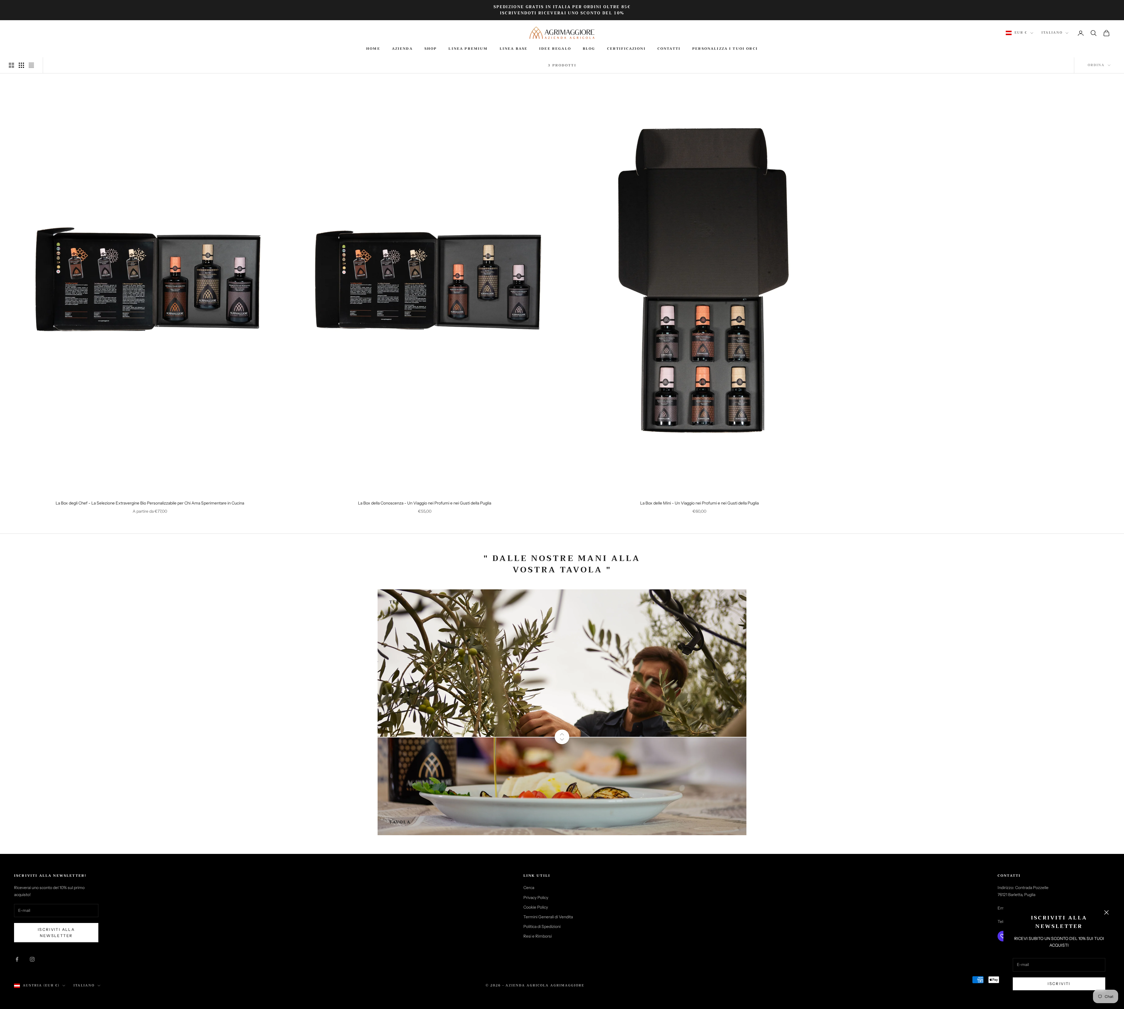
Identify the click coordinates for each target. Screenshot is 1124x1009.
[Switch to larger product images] (11, 65)
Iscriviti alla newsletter (56, 932)
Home (373, 49)
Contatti (669, 49)
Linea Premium (468, 49)
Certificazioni (626, 49)
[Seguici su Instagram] (32, 959)
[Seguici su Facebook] (17, 959)
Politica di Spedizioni (542, 926)
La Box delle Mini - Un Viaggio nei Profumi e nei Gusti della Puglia (699, 503)
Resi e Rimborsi (537, 936)
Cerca (528, 887)
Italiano (1052, 32)
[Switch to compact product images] (31, 65)
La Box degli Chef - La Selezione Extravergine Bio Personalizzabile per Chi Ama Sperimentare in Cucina (150, 503)
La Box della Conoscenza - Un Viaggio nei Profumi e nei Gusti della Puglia (424, 503)
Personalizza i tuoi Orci (725, 49)
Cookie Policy (535, 907)
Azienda (402, 49)
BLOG (589, 49)
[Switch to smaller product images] (21, 65)
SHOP (430, 49)
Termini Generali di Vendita (548, 916)
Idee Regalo (555, 49)
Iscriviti (1059, 983)
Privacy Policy (535, 897)
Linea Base (514, 49)
